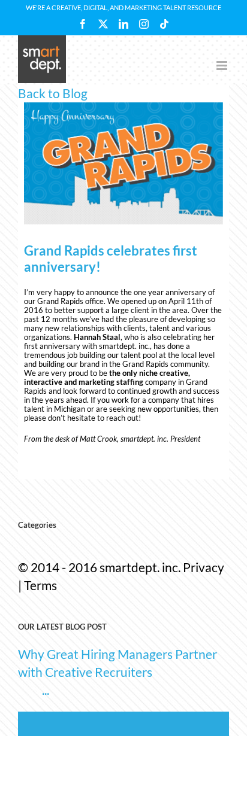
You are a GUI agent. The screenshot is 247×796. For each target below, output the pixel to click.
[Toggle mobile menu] (222, 65)
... (45, 689)
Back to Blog (53, 93)
